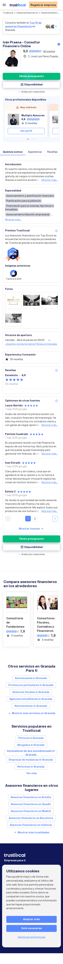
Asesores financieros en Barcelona (31, 818)
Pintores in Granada (31, 738)
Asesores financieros (27, 12)
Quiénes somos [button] (13, 152)
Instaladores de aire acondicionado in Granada (31, 753)
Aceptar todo (31, 919)
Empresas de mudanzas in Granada (31, 759)
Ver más (31, 773)
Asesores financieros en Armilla (31, 797)
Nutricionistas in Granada (31, 706)
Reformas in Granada (30, 766)
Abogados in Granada (30, 745)
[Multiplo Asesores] (13, 119)
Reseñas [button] (52, 152)
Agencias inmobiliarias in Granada (30, 699)
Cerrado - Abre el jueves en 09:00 (24, 340)
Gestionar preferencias (31, 937)
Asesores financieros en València (31, 825)
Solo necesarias (31, 928)
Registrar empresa (43, 5)
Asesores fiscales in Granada (30, 692)
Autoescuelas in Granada (31, 678)
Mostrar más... (49, 180)
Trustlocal (8, 12)
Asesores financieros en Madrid (31, 811)
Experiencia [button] (35, 152)
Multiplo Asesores (33, 115)
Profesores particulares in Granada (30, 685)
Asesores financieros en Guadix (31, 804)
